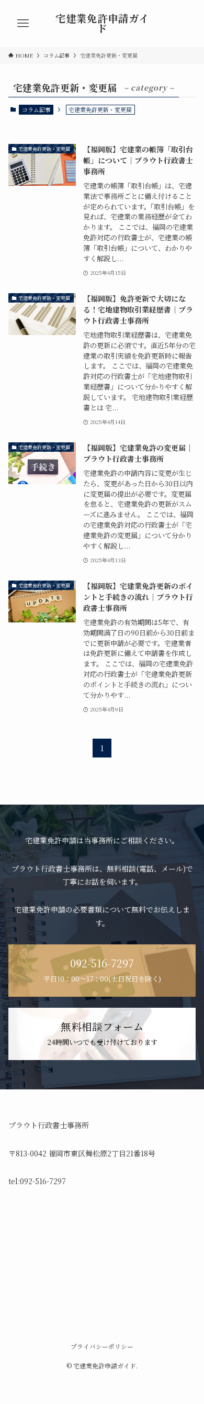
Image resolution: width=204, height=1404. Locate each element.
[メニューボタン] (23, 23)
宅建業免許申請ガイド (102, 24)
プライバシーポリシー (102, 1346)
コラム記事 (36, 109)
